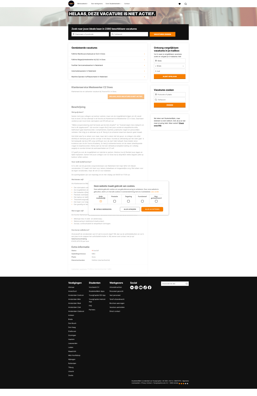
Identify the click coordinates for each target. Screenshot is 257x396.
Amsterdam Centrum (76, 295)
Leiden (70, 347)
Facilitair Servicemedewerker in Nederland (87, 65)
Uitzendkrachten (116, 287)
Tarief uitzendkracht (117, 299)
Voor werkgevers (97, 3)
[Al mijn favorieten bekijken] (179, 4)
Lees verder (155, 192)
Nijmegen (71, 359)
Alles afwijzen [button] (130, 209)
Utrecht (71, 371)
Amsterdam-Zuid (74, 307)
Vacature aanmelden (117, 307)
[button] (102, 209)
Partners (92, 310)
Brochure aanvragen (117, 303)
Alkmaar (71, 287)
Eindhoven (72, 331)
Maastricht (72, 351)
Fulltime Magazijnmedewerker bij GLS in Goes (88, 60)
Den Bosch (72, 323)
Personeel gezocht (116, 291)
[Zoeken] (186, 4)
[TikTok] (145, 287)
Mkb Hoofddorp (74, 355)
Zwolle (70, 375)
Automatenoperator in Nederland (83, 71)
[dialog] (128, 198)
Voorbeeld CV (94, 287)
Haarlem (71, 339)
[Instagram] (137, 287)
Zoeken (169, 105)
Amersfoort (72, 291)
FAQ (90, 306)
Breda (70, 319)
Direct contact (115, 311)
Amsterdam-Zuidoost (76, 311)
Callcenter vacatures (79, 269)
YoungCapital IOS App (97, 295)
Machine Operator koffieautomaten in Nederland (89, 77)
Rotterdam (72, 363)
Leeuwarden (72, 343)
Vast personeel (115, 295)
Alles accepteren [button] (152, 209)
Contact (127, 3)
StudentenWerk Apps (96, 291)
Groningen (72, 335)
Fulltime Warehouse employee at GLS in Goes (88, 54)
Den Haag (72, 327)
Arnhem (71, 315)
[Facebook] (150, 287)
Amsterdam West (74, 303)
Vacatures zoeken (162, 34)
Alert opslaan (170, 76)
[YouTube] (141, 287)
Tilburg (70, 367)
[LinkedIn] (132, 287)
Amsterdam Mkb (74, 299)
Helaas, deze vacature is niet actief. (126, 96)
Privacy (143, 383)
